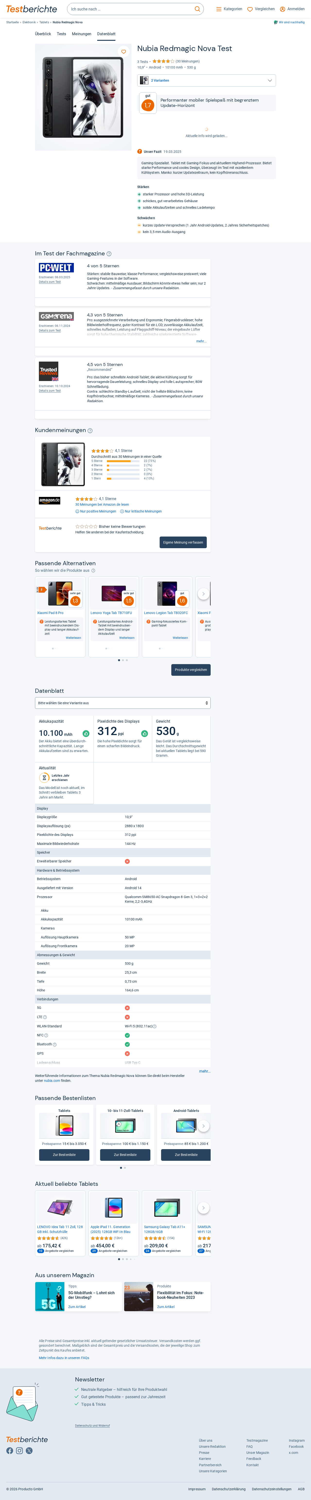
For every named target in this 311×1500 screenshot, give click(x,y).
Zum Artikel (77, 1307)
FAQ (249, 1446)
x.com (293, 1453)
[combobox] (129, 9)
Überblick (43, 34)
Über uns (206, 1440)
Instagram (297, 1440)
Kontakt (252, 1465)
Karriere (205, 1459)
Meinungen (81, 34)
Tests (61, 34)
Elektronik (29, 22)
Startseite (12, 22)
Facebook (296, 1446)
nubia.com (52, 1081)
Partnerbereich (210, 1465)
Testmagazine (257, 1440)
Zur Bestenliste (65, 1156)
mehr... (201, 341)
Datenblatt (106, 34)
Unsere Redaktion (212, 1446)
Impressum (197, 1489)
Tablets (44, 22)
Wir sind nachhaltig (292, 22)
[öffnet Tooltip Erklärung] (109, 253)
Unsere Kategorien (213, 1471)
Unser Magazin (257, 1453)
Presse (204, 1453)
